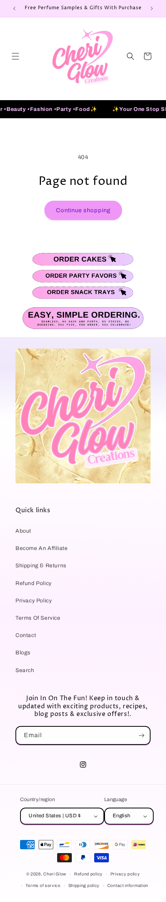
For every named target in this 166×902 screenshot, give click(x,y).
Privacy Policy (33, 601)
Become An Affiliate (41, 548)
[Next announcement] (151, 8)
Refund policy (88, 874)
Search (24, 670)
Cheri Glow (54, 874)
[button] (15, 56)
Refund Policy (33, 583)
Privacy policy (125, 874)
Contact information (127, 885)
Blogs (22, 653)
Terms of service (43, 885)
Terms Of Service (38, 618)
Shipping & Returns (40, 565)
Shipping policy (84, 885)
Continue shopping (83, 210)
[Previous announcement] (14, 8)
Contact (25, 635)
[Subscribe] (141, 735)
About (23, 531)
